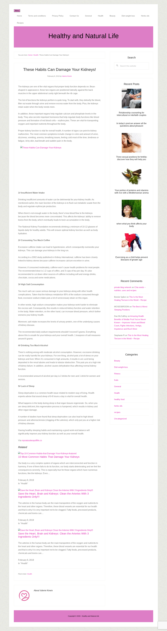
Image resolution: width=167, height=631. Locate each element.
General (117, 386)
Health (29, 574)
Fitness (117, 374)
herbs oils (118, 406)
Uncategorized (120, 419)
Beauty (117, 361)
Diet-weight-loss (121, 367)
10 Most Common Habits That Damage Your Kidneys (48, 456)
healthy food (119, 399)
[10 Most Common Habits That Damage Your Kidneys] (47, 453)
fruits (116, 380)
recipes (117, 412)
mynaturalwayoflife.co (32, 440)
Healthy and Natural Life (83, 36)
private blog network (122, 287)
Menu (17, 11)
